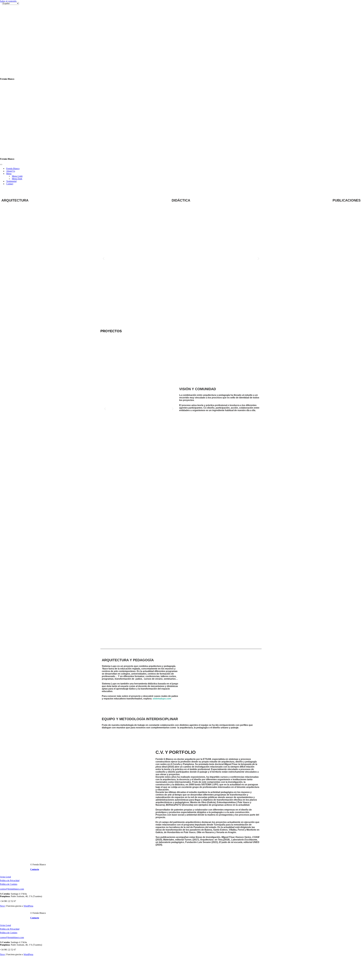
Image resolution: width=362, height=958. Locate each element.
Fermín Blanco (13, 28)
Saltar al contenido (8, 1)
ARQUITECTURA (14, 59)
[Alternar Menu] (49, 33)
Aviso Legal (5, 736)
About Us (10, 30)
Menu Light (17, 35)
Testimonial (11, 40)
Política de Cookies (8, 743)
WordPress (28, 765)
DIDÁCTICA (181, 59)
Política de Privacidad (9, 740)
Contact (9, 43)
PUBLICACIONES (347, 59)
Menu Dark (17, 38)
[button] (103, 118)
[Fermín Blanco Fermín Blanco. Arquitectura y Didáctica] (16, 13)
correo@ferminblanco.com (12, 748)
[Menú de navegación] (1, 23)
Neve (2, 765)
